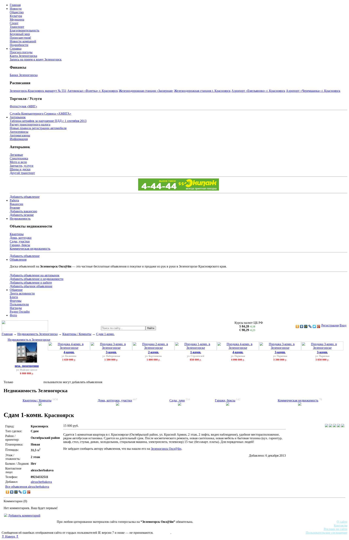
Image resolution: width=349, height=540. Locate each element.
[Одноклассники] (297, 326)
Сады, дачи (177, 400)
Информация (19, 139)
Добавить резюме (22, 215)
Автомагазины (20, 135)
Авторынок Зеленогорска (19, 525)
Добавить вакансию (23, 211)
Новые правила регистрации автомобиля (38, 128)
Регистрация (330, 325)
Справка (15, 48)
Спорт (14, 23)
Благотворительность (24, 30)
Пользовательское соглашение (326, 532)
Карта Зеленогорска (23, 56)
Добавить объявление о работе (31, 282)
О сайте (342, 521)
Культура (16, 16)
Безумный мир (20, 34)
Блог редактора (89, 529)
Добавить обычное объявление (31, 286)
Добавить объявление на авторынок (34, 275)
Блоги (14, 297)
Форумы (15, 300)
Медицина (17, 19)
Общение (16, 289)
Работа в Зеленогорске (100, 525)
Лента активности (22, 293)
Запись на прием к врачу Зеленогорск (36, 59)
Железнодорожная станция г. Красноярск (202, 90)
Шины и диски (20, 169)
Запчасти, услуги (21, 165)
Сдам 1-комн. (105, 334)
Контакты (340, 525)
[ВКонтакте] (302, 326)
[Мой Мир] (306, 326)
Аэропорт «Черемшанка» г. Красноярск (313, 90)
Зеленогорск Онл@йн (166, 448)
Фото (13, 315)
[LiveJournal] (310, 326)
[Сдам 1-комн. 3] (334, 426)
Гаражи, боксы (20, 245)
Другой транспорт (22, 173)
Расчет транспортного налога (30, 124)
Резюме (15, 207)
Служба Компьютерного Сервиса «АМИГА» (40, 113)
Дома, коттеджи (21, 237)
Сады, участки (20, 241)
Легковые (16, 154)
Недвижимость (20, 218)
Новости (16, 8)
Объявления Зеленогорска (58, 529)
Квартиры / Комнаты (76, 334)
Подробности (19, 45)
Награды (16, 308)
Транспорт (17, 26)
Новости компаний (23, 41)
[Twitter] (314, 326)
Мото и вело (18, 162)
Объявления (18, 259)
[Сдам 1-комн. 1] (326, 426)
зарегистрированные (28, 382)
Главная (15, 5)
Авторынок (18, 117)
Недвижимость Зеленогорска (37, 334)
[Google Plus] (318, 326)
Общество (17, 12)
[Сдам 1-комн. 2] (330, 426)
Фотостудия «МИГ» (23, 106)
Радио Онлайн (20, 311)
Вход (343, 325)
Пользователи (19, 304)
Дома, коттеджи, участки (115, 400)
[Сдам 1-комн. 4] (338, 426)
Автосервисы (19, 131)
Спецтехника (19, 158)
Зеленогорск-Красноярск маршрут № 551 (38, 90)
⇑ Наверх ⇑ (10, 536)
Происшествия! (20, 37)
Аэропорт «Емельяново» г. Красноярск (258, 90)
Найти (150, 328)
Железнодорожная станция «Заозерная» (146, 90)
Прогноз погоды (21, 52)
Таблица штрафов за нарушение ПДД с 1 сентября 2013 (48, 121)
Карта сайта (162, 532)
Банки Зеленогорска (24, 75)
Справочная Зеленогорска (20, 529)
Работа (14, 200)
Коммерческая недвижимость (30, 248)
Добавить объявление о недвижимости (36, 279)
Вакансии (16, 204)
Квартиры (17, 234)
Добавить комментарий (24, 515)
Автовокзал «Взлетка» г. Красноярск (92, 90)
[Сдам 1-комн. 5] (342, 426)
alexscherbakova (41, 481)
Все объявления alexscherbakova (27, 486)
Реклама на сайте (335, 529)
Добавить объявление (25, 196)
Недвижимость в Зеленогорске (29, 339)
